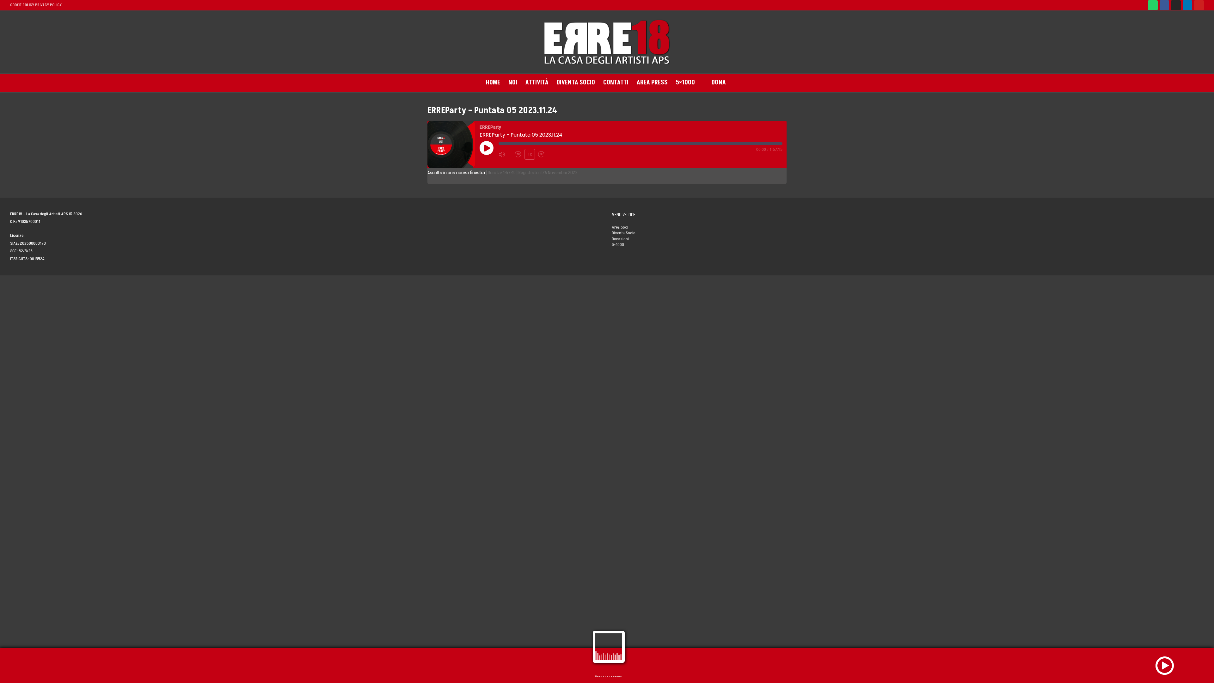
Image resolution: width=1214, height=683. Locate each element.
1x (530, 154)
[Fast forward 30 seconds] (544, 154)
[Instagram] (1176, 5)
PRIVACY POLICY (48, 5)
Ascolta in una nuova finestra (456, 172)
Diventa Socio (623, 233)
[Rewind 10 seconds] (518, 154)
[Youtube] (1199, 5)
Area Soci (620, 227)
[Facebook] (1164, 5)
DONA (719, 82)
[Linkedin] (1188, 5)
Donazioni (620, 239)
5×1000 (618, 245)
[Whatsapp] (1153, 5)
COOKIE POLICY (22, 5)
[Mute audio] (505, 154)
